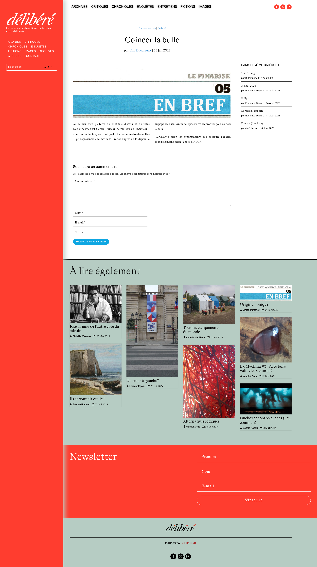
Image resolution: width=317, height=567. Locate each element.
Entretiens (167, 7)
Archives (46, 52)
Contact (33, 56)
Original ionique (254, 305)
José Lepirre (251, 128)
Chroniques (17, 47)
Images (30, 52)
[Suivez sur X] (282, 6)
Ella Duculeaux (140, 50)
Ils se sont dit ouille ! (87, 399)
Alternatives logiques (201, 421)
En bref (162, 28)
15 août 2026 (248, 85)
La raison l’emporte (252, 111)
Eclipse (245, 98)
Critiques (32, 42)
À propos (15, 56)
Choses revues (147, 28)
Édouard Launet (81, 405)
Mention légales (189, 543)
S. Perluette (251, 78)
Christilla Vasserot (82, 336)
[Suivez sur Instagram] (289, 6)
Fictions (14, 52)
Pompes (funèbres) (252, 123)
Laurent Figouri (137, 386)
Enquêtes (38, 47)
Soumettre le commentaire (91, 241)
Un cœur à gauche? (142, 381)
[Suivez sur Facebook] (276, 6)
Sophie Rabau (250, 428)
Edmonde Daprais (254, 91)
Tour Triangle (249, 73)
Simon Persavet (251, 310)
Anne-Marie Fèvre (195, 338)
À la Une (14, 42)
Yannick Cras (250, 376)
